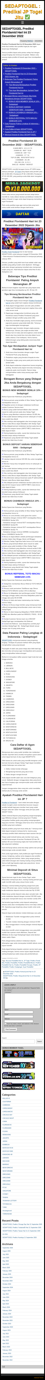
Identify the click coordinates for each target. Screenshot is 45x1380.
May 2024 (6, 1300)
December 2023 (7, 1317)
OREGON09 (6, 1181)
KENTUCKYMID (8, 1151)
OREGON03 (6, 1174)
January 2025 (7, 1274)
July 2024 (6, 1294)
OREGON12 (6, 1184)
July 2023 (6, 1333)
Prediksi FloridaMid (11, 963)
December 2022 (7, 1356)
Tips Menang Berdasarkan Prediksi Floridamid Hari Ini (22, 86)
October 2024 (7, 1284)
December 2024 (7, 1277)
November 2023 (7, 1320)
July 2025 (6, 1254)
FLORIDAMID (7, 1128)
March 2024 (6, 1307)
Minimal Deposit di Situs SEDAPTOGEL (20, 135)
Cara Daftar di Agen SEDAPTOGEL (19, 129)
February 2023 (7, 1350)
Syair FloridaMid (28, 967)
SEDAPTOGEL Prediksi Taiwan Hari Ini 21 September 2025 (21, 1231)
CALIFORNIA (7, 1101)
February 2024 (7, 1310)
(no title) (5, 1234)
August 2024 (6, 1290)
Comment (8, 992)
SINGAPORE (7, 1191)
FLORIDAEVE (7, 1125)
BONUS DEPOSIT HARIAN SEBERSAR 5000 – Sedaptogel (21, 108)
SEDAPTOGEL (7, 640)
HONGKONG (7, 1134)
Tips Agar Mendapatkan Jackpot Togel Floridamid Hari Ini (23, 92)
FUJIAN (5, 1131)
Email (6, 1014)
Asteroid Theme (38, 1377)
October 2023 (7, 1323)
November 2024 (7, 1281)
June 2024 (6, 1297)
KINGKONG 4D (7, 1154)
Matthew (30, 41)
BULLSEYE (6, 1098)
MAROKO (6, 1164)
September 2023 (8, 1327)
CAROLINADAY (8, 1108)
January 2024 (7, 1314)
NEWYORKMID (7, 1171)
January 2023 (7, 1353)
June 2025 (6, 1257)
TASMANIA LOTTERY (10, 1201)
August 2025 (6, 1251)
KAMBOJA (6, 1144)
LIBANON (6, 1158)
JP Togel (18, 171)
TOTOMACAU (7, 1204)
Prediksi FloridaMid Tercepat (23, 965)
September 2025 (8, 1248)
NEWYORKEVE (8, 1167)
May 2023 (6, 1340)
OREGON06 (6, 1177)
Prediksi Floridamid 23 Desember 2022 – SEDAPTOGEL (21, 69)
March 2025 (6, 1267)
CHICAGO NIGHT (8, 1118)
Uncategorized (7, 1210)
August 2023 (6, 1330)
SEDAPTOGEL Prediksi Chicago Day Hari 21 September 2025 (22, 1224)
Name (6, 1009)
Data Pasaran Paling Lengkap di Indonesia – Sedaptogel (22, 125)
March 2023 (6, 1347)
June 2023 (6, 1337)
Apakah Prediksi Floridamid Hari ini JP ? (20, 132)
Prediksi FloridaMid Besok (26, 963)
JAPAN (5, 1141)
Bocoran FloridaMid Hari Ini (14, 961)
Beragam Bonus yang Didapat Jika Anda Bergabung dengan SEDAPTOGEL (20, 97)
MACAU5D (6, 1161)
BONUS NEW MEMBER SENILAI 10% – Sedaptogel (25, 103)
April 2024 (6, 1304)
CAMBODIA (6, 1105)
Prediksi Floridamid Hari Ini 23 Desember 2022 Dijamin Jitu (21, 75)
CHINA (5, 1121)
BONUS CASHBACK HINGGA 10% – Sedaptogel (23, 114)
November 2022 (7, 1360)
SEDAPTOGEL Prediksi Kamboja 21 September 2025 (20, 1237)
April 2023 (6, 1343)
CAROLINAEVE (8, 1111)
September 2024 (8, 1287)
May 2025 (6, 1261)
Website (7, 1019)
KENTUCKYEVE (8, 1148)
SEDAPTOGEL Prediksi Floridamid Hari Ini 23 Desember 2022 (18, 32)
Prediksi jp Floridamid (9, 802)
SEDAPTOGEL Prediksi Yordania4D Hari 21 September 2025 (22, 1227)
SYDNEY (5, 1194)
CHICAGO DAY (7, 1115)
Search (4, 1038)
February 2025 (7, 1271)
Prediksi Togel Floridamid (10, 252)
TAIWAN (5, 1197)
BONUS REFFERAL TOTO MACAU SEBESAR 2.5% (23, 119)
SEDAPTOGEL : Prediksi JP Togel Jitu (22, 11)
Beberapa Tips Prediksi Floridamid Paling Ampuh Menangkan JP (21, 80)
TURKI (5, 1207)
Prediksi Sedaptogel (15, 967)
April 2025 (6, 1264)
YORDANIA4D (7, 1214)
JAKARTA (6, 1138)
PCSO (5, 1187)
